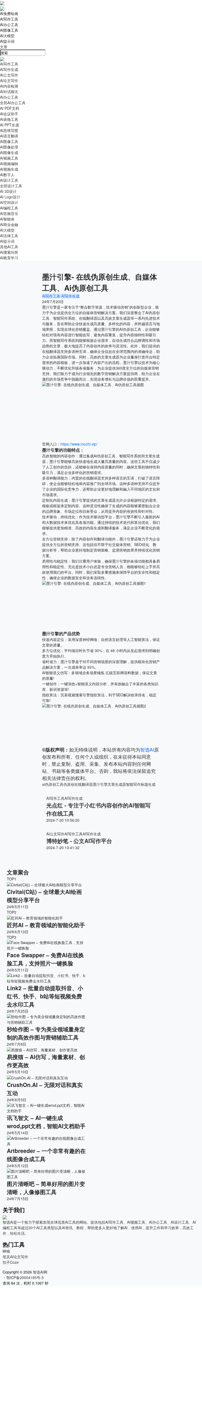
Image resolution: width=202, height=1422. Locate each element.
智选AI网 (39, 1272)
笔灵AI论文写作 (15, 1256)
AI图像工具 (9, 30)
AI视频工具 (9, 158)
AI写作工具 (9, 19)
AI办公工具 (9, 24)
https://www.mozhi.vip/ (78, 444)
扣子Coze (11, 1262)
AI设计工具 (9, 180)
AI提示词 (7, 41)
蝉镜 (6, 1251)
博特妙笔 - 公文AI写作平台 (79, 841)
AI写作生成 (69, 296)
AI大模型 (7, 35)
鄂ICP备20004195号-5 (26, 1277)
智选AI (147, 749)
